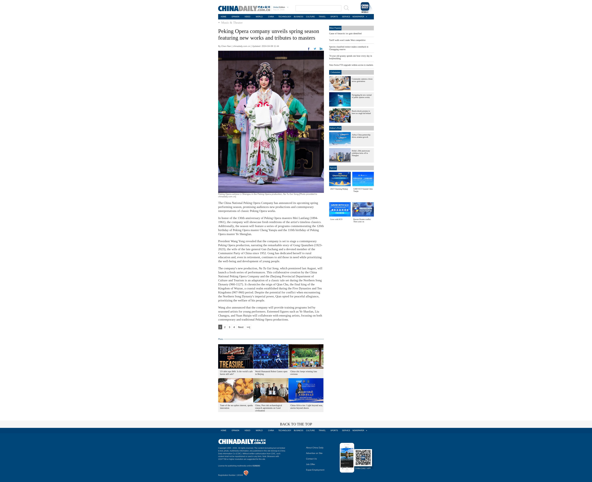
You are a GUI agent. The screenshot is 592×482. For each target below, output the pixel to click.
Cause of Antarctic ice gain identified (345, 33)
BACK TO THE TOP (296, 424)
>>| (248, 327)
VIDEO (247, 17)
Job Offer (310, 464)
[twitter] (321, 49)
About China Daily (314, 447)
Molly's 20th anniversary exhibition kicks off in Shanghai (361, 153)
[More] (308, 50)
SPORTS (334, 17)
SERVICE (346, 17)
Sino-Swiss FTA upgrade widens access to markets (351, 65)
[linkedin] (315, 50)
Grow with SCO (336, 219)
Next (240, 327)
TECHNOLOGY (284, 17)
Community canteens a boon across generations (362, 80)
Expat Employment (315, 470)
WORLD (259, 17)
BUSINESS (298, 17)
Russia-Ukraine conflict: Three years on (362, 220)
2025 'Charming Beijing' (339, 189)
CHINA (271, 17)
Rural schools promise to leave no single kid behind (361, 112)
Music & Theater (232, 22)
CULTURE (310, 17)
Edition (279, 7)
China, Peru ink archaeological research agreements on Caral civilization (268, 408)
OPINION (235, 17)
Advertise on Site (314, 453)
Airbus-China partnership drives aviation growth (361, 136)
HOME (223, 17)
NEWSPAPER (357, 17)
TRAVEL (322, 17)
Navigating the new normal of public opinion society (362, 96)
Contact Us (311, 458)
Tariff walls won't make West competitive (347, 40)
